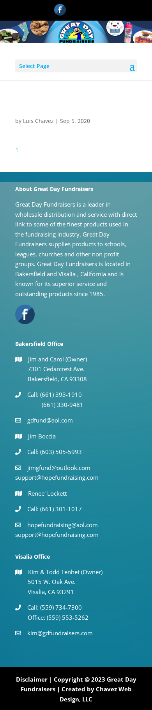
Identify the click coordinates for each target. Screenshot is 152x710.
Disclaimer (32, 679)
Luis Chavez (38, 120)
